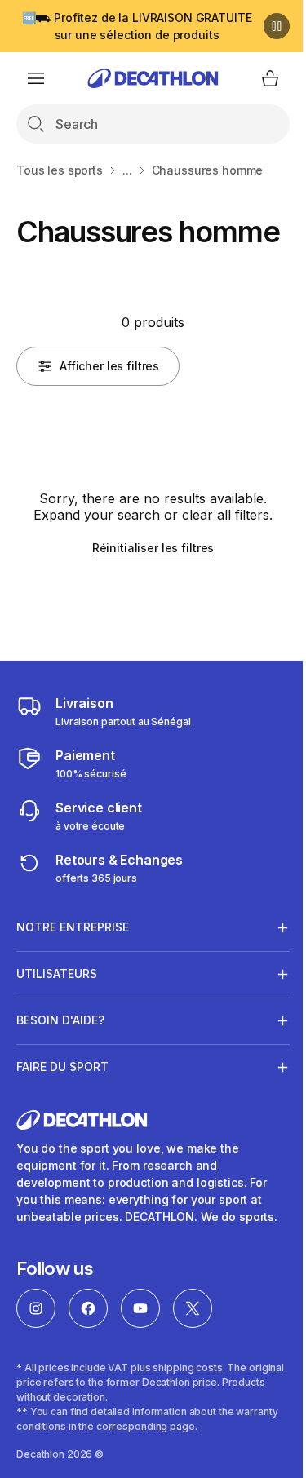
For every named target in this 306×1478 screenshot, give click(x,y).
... (127, 170)
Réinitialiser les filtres (153, 548)
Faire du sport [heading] (62, 1099)
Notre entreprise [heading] (72, 960)
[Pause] (277, 26)
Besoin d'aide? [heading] (60, 1053)
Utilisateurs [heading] (56, 1006)
